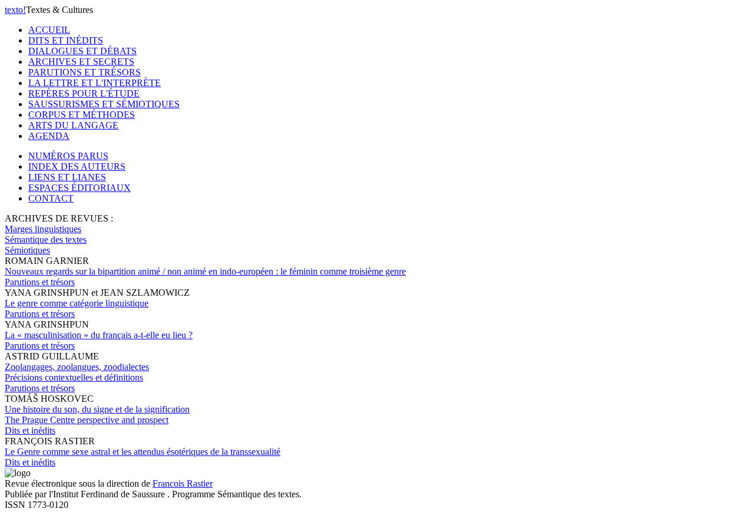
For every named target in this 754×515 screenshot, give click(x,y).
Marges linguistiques (43, 229)
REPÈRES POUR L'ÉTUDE (84, 93)
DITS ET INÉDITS (65, 40)
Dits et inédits (30, 430)
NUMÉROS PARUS (68, 156)
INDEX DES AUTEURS (76, 166)
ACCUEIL (49, 30)
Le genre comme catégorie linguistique (76, 303)
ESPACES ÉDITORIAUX (79, 188)
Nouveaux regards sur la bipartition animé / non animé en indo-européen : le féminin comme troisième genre (205, 271)
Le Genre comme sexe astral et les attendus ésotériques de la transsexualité (142, 452)
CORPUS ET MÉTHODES (81, 115)
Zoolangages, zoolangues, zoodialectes (77, 372)
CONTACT (51, 198)
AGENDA (49, 136)
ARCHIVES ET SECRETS (81, 62)
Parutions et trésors (40, 282)
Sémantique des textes (46, 240)
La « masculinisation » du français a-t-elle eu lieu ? (99, 335)
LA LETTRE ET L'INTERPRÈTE (94, 83)
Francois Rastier (183, 483)
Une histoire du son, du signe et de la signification (97, 414)
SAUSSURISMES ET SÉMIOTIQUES (104, 104)
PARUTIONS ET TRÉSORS (84, 72)
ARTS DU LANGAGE (73, 125)
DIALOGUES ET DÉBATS (82, 51)
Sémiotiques (27, 250)
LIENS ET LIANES (67, 177)
